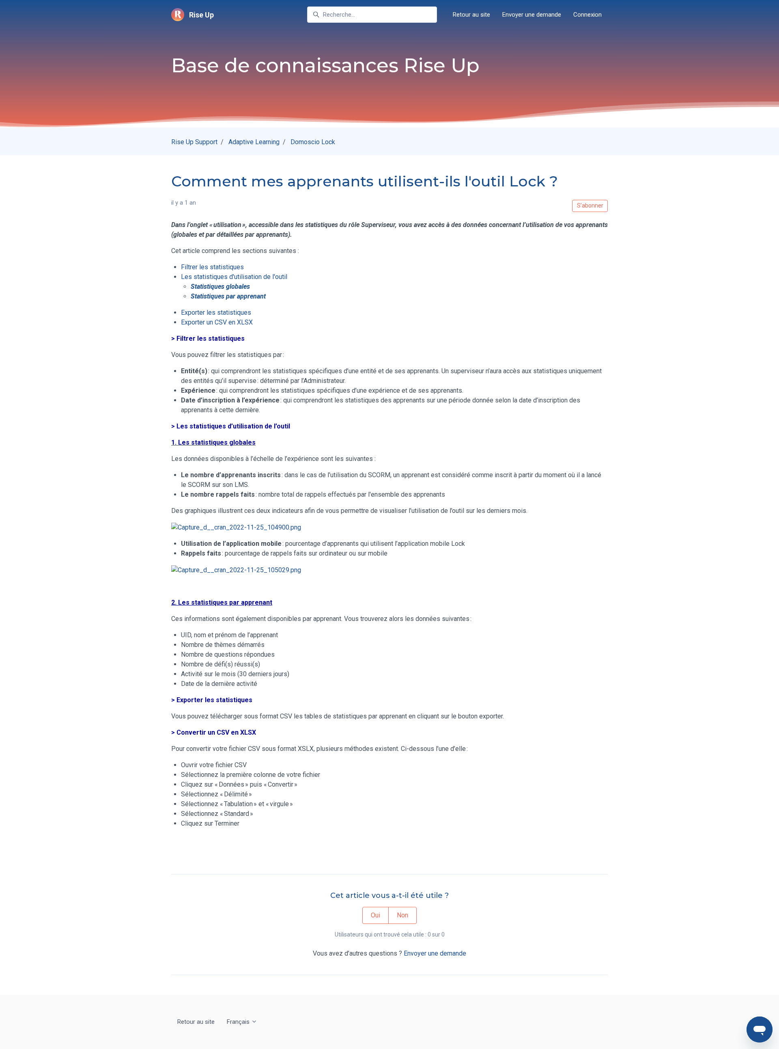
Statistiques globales (220, 286)
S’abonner (590, 205)
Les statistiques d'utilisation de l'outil (234, 277)
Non (402, 915)
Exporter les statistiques (216, 312)
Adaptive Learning (254, 142)
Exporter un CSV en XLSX (217, 322)
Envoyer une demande (531, 14)
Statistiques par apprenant (228, 296)
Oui (375, 915)
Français (239, 1021)
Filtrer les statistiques (212, 267)
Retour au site (471, 14)
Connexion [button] (587, 14)
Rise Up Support (194, 142)
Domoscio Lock (313, 142)
